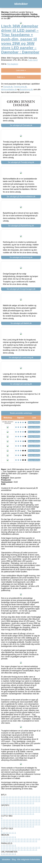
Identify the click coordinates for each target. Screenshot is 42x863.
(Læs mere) (33, 60)
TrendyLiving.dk (20, 87)
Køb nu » (21, 77)
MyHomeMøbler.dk (9, 89)
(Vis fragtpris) (12, 64)
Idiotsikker (21, 3)
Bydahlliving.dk (26, 89)
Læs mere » (21, 70)
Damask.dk (8, 87)
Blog (14, 860)
